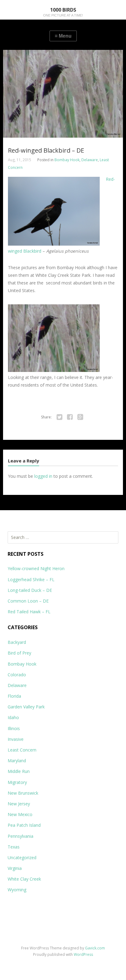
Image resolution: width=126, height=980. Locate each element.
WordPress (83, 954)
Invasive (16, 739)
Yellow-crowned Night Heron (36, 568)
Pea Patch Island (24, 825)
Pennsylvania (20, 836)
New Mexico (20, 814)
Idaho (13, 717)
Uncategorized (22, 857)
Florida (14, 696)
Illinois (14, 728)
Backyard (17, 642)
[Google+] (80, 417)
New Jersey (19, 804)
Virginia (15, 868)
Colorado (17, 674)
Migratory (17, 782)
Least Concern (22, 750)
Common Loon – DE (28, 601)
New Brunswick (23, 793)
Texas (14, 847)
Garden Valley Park (26, 707)
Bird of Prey (19, 653)
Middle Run (19, 771)
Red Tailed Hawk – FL (29, 611)
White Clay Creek (24, 879)
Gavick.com (95, 948)
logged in (43, 476)
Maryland (17, 760)
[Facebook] (70, 417)
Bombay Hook (67, 159)
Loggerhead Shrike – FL (31, 579)
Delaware (89, 159)
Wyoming (17, 890)
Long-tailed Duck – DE (30, 590)
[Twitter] (59, 417)
